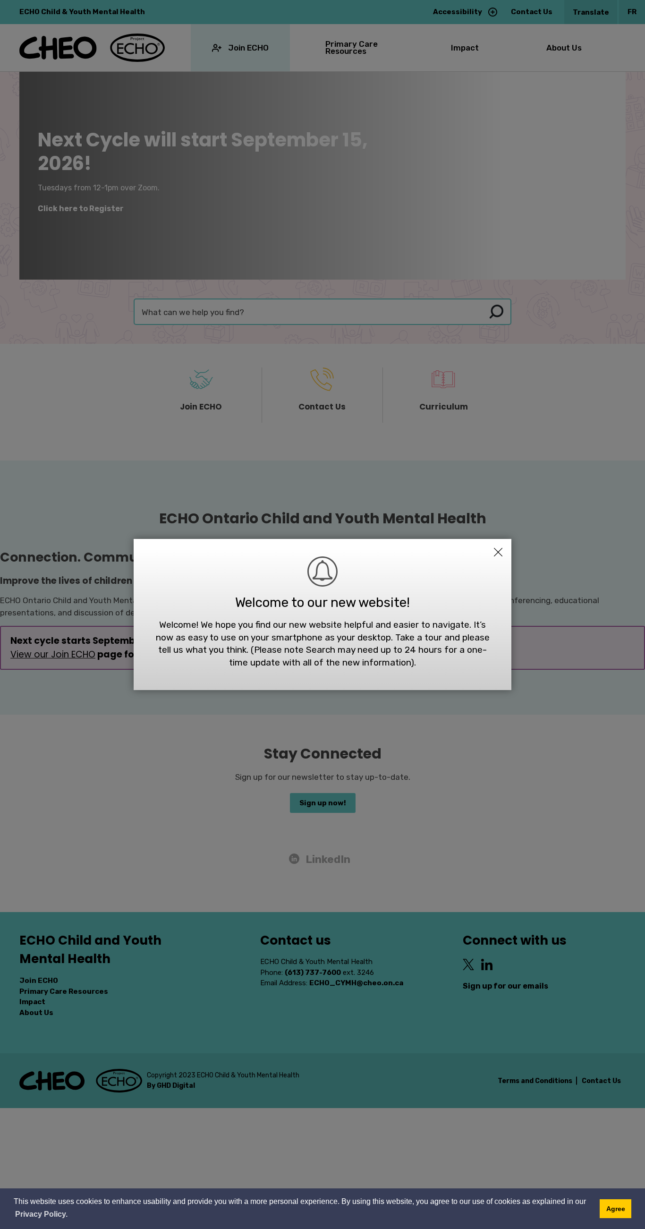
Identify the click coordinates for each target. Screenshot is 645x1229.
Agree (615, 1208)
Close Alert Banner (498, 552)
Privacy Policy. (41, 1214)
